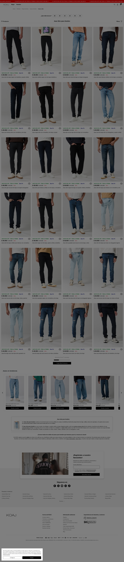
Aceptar (32, 557)
